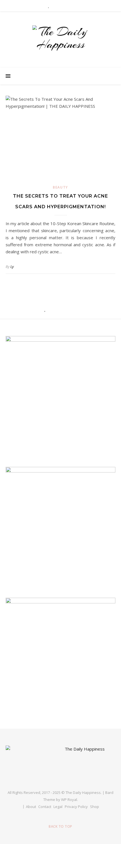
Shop (94, 806)
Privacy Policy (76, 806)
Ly (12, 266)
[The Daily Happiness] (60, 38)
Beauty (60, 187)
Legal (57, 806)
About (31, 806)
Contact (44, 806)
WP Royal (69, 799)
